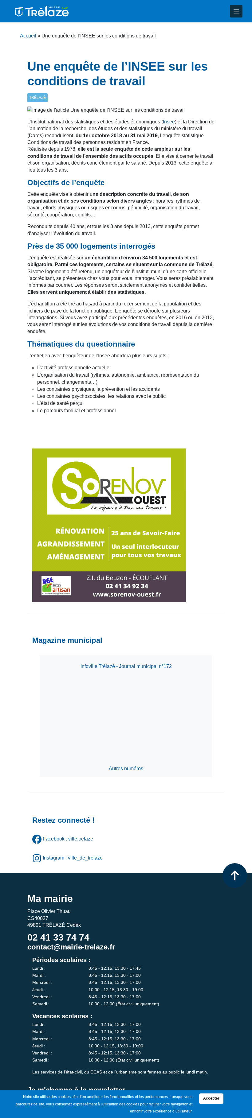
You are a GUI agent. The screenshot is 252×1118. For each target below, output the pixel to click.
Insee (169, 121)
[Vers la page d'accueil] (41, 11)
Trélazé (37, 97)
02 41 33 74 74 (58, 937)
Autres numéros (126, 768)
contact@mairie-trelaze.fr (71, 947)
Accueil (28, 35)
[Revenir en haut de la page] (234, 875)
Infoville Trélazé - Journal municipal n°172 (126, 666)
